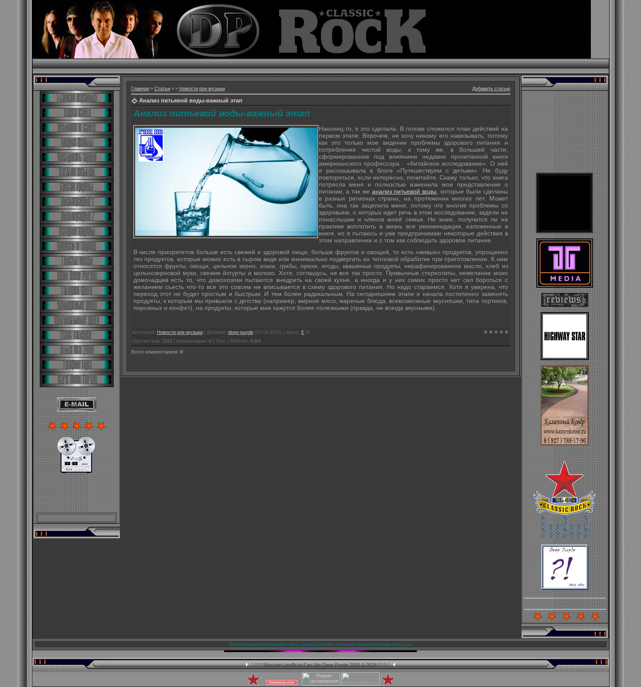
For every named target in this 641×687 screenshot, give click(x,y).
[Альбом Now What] (564, 588)
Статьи (162, 88)
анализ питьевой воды (404, 191)
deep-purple (240, 332)
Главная (140, 88)
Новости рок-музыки (202, 88)
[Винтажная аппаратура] (76, 471)
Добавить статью (491, 88)
